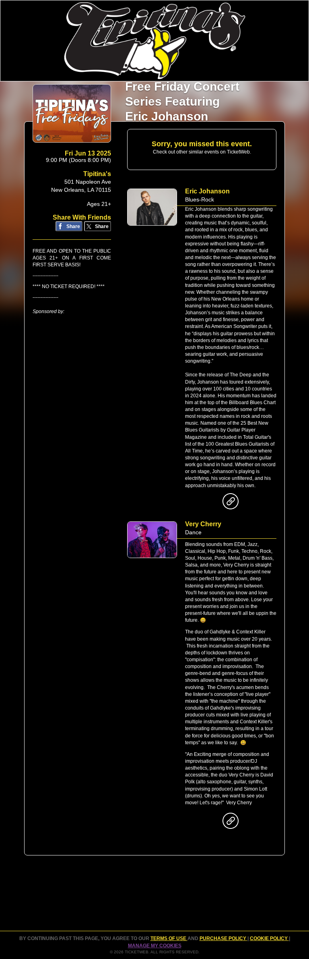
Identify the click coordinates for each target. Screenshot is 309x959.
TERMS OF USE (168, 938)
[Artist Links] (230, 503)
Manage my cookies (154, 946)
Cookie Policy (269, 938)
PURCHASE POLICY (223, 938)
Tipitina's (97, 173)
